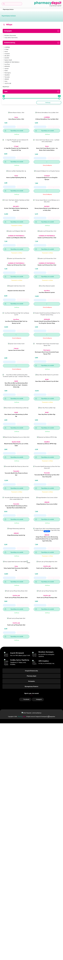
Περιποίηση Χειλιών (8, 9)
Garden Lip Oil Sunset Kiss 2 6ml (16, 265)
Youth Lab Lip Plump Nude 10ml (16, 625)
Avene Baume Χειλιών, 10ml (16, 119)
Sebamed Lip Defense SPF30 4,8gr (46, 443)
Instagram (39, 699)
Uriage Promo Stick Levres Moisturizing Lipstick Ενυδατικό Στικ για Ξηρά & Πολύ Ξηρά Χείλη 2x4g (47, 538)
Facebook (26, 699)
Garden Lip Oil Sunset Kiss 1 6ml (47, 237)
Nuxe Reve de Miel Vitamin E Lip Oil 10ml (46, 381)
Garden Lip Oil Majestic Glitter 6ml (16, 237)
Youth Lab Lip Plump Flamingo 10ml (47, 597)
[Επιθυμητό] (23, 127)
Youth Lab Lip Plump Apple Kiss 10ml (46, 568)
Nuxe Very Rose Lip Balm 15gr (46, 414)
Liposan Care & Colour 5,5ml (16, 350)
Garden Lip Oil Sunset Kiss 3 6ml (47, 265)
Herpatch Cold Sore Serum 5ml (16, 290)
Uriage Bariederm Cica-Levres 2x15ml (46, 504)
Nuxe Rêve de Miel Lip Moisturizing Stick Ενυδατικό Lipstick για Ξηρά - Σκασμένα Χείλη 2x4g (16, 385)
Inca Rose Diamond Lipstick (47, 292)
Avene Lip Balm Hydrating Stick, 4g (16, 177)
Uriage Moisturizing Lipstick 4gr (16, 535)
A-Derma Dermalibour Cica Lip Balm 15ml (46, 119)
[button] (12, 3)
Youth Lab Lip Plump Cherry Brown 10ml (16, 597)
